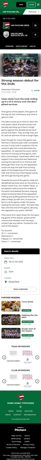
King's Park (14, 282)
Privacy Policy (29, 445)
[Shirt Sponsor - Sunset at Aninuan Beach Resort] (13, 361)
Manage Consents (27, 448)
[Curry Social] (10, 306)
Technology (16, 442)
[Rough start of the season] (10, 333)
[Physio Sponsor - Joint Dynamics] (27, 361)
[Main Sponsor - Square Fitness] (13, 353)
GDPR (26, 442)
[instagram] (20, 407)
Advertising (16, 439)
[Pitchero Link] (20, 430)
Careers (27, 439)
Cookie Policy (11, 448)
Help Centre (16, 436)
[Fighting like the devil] (10, 319)
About (27, 436)
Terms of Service (13, 445)
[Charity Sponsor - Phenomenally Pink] (27, 353)
